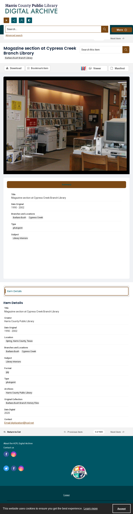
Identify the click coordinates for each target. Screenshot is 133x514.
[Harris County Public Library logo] (79, 472)
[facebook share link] (6, 454)
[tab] (66, 184)
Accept (121, 508)
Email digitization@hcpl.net (19, 422)
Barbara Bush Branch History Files (22, 403)
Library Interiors (20, 238)
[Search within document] (125, 49)
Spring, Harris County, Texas (19, 341)
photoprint (18, 228)
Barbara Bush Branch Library (18, 58)
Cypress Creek (36, 217)
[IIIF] (83, 68)
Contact (66, 495)
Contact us (8, 447)
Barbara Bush (19, 217)
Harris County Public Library (19, 393)
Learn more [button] (91, 508)
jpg (7, 372)
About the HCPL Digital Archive (18, 443)
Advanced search (14, 35)
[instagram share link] (13, 454)
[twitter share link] (6, 468)
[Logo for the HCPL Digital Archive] (31, 9)
